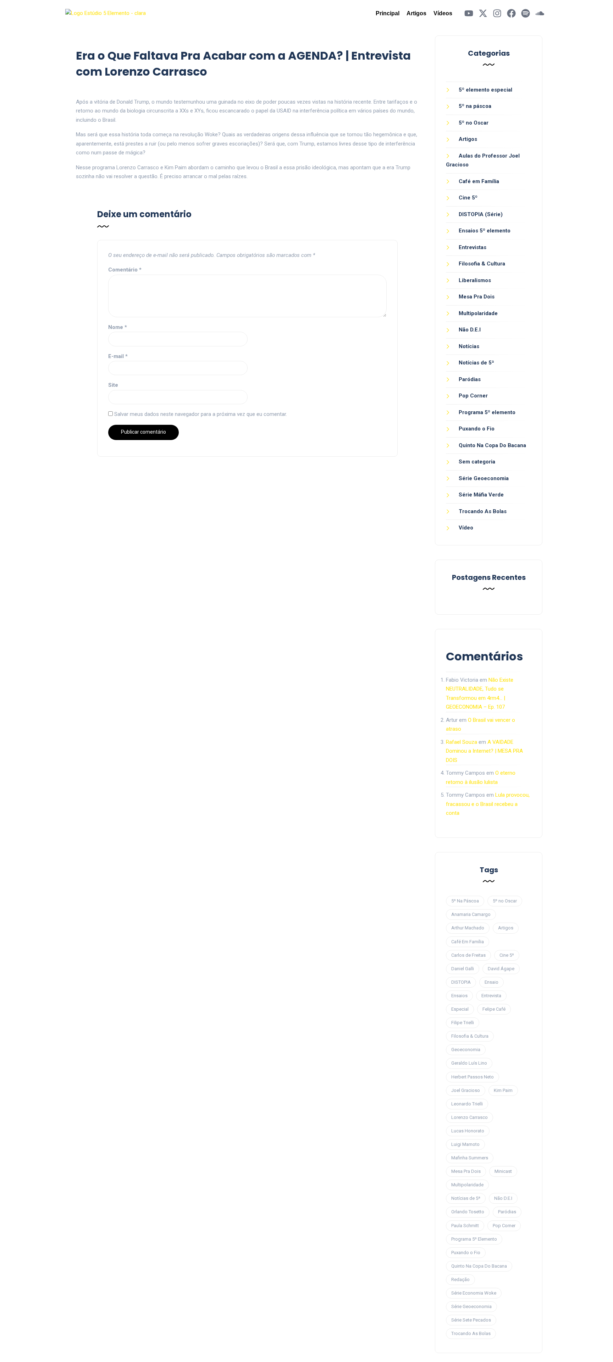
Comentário (125, 270)
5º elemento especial (485, 90)
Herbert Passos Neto (472, 1077)
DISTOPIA (461, 982)
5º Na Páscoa (465, 901)
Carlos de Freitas (468, 955)
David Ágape (501, 968)
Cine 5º (468, 197)
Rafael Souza (461, 742)
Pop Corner (473, 395)
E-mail (118, 356)
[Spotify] (525, 13)
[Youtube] (468, 13)
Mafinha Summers (469, 1157)
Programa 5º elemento (487, 412)
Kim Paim (503, 1090)
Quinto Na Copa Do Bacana (492, 445)
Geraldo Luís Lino (469, 1063)
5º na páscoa (475, 106)
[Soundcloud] (539, 13)
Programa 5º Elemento (474, 1239)
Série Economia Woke (473, 1293)
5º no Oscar (473, 123)
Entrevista (491, 995)
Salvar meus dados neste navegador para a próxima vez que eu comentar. (200, 414)
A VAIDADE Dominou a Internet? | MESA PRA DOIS (484, 751)
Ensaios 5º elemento (484, 230)
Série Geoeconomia (484, 478)
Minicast (503, 1171)
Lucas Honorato (467, 1130)
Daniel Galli (462, 968)
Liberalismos (475, 280)
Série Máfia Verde (481, 494)
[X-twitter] (483, 13)
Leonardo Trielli (467, 1103)
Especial (460, 1009)
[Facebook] (511, 13)
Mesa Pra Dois (477, 296)
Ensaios (459, 995)
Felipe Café (494, 1009)
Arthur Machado (467, 927)
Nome (117, 327)
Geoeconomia (465, 1049)
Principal (387, 13)
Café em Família (479, 181)
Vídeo (466, 528)
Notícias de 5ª (476, 362)
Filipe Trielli (462, 1022)
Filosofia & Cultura (482, 263)
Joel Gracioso (465, 1090)
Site (113, 385)
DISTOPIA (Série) (481, 214)
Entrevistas (472, 247)
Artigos (416, 13)
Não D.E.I (470, 329)
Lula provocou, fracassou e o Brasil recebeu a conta (488, 804)
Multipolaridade (478, 313)
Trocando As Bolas (483, 511)
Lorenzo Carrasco (469, 1117)
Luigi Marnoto (465, 1144)
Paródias (470, 379)
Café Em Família (467, 941)
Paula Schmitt (465, 1225)
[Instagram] (497, 13)
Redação (460, 1279)
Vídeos (442, 13)
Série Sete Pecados (471, 1320)
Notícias (469, 346)
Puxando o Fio (477, 428)
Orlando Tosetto (467, 1211)
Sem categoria (477, 461)
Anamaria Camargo (471, 914)
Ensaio (491, 982)
